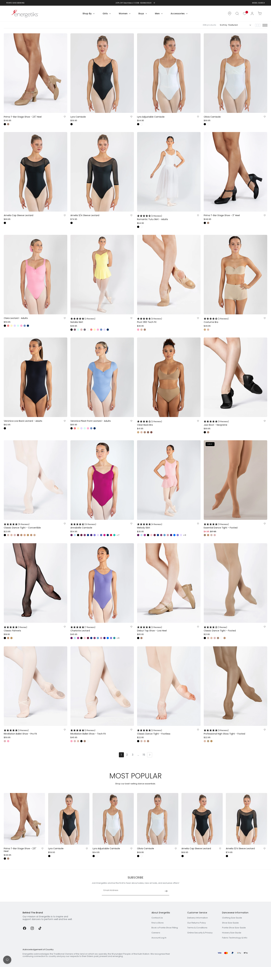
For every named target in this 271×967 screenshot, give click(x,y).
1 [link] (121, 755)
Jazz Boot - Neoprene (216, 423)
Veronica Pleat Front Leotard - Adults (90, 421)
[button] (237, 13)
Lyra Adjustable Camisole (151, 116)
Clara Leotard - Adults (16, 318)
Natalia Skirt (82, 320)
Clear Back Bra (149, 423)
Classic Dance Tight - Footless (153, 732)
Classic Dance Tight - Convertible (22, 526)
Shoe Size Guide (230, 922)
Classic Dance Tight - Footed (220, 629)
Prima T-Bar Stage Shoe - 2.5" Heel (23, 116)
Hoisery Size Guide (231, 932)
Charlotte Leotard (82, 629)
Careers (155, 932)
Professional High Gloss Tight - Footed (224, 732)
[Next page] (149, 754)
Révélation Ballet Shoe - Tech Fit (88, 732)
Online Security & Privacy (200, 932)
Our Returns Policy (196, 922)
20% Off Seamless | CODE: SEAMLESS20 (134, 3)
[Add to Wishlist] (65, 117)
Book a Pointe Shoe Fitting (164, 927)
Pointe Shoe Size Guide (234, 927)
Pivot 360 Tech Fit (149, 320)
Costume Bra (216, 320)
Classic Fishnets (15, 629)
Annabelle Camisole (83, 526)
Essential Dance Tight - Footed (220, 526)
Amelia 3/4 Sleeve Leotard (84, 215)
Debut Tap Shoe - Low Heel (152, 629)
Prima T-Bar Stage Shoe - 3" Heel (222, 215)
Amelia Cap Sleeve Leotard (18, 215)
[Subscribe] (166, 891)
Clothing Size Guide (232, 917)
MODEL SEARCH (258, 3)
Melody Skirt (149, 526)
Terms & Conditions (197, 927)
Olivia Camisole (212, 116)
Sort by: (224, 24)
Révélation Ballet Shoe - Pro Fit (20, 732)
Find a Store (157, 922)
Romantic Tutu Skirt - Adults (152, 218)
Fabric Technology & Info (234, 937)
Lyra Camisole (78, 116)
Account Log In (158, 937)
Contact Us (157, 917)
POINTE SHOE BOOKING (15, 3)
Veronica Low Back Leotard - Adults (23, 421)
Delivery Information (197, 917)
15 (144, 755)
